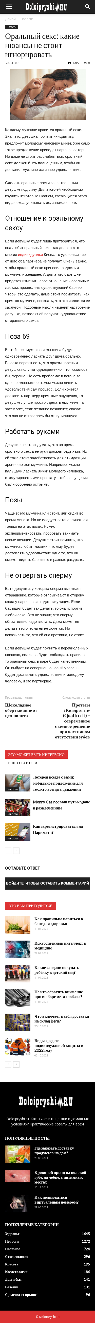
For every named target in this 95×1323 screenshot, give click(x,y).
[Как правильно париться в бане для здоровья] (17, 925)
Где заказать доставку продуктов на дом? (54, 1150)
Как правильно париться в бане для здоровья (58, 921)
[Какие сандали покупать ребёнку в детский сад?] (17, 973)
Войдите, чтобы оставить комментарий (47, 883)
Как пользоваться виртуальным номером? (56, 1199)
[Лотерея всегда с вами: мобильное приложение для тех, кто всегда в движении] (17, 782)
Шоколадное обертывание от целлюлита (21, 710)
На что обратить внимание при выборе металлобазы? (58, 994)
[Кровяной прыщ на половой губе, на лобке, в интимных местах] (17, 1176)
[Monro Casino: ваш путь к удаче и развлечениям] (17, 807)
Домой (10, 19)
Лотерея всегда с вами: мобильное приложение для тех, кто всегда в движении (58, 782)
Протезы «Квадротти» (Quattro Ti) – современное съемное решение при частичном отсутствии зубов (72, 720)
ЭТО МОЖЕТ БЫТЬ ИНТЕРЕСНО (36, 754)
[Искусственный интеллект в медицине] (17, 949)
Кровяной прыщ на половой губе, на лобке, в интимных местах (60, 1177)
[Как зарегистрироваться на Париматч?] (17, 832)
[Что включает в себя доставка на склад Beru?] (17, 1022)
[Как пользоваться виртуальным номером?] (17, 1203)
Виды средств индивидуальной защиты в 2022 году (58, 1045)
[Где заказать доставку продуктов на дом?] (17, 1154)
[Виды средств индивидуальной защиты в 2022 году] (17, 1046)
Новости (27, 19)
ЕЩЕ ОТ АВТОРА (23, 763)
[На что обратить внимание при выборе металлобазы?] (17, 998)
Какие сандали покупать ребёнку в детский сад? (56, 970)
